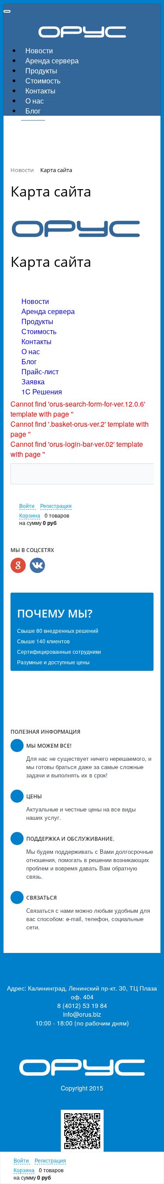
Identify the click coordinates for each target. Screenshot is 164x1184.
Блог (33, 111)
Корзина (29, 515)
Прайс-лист (40, 371)
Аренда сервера (52, 60)
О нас (34, 101)
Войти (27, 505)
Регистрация (56, 505)
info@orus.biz (82, 1014)
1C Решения (41, 392)
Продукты (41, 71)
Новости (39, 50)
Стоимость (42, 81)
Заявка (33, 381)
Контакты (40, 91)
